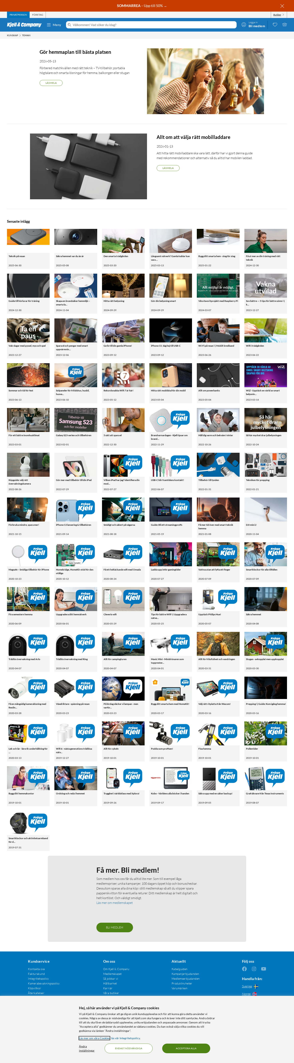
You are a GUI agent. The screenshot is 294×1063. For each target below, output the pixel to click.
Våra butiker (111, 993)
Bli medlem (114, 927)
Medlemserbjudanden (186, 978)
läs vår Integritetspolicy (125, 1038)
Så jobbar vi (110, 978)
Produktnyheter (182, 983)
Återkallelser (36, 993)
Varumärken (179, 988)
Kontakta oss (36, 969)
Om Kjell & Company (116, 969)
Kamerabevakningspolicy (44, 983)
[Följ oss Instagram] (254, 968)
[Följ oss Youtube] (263, 968)
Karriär (108, 988)
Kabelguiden (180, 969)
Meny (57, 25)
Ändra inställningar (87, 1048)
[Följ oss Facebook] (244, 968)
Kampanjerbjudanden (185, 973)
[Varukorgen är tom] (284, 24)
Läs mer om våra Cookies (94, 1038)
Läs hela (51, 82)
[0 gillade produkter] (275, 24)
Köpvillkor (34, 988)
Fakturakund (36, 973)
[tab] (18, 15)
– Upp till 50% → (142, 5)
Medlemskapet (112, 973)
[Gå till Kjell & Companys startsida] (25, 24)
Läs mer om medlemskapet (114, 903)
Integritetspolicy (38, 978)
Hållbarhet (110, 983)
